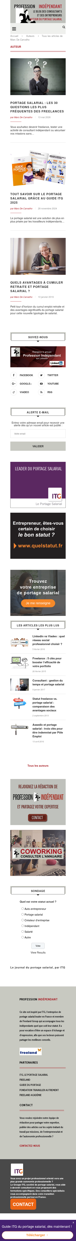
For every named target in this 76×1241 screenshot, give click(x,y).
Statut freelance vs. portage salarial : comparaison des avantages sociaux (44, 704)
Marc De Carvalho (23, 117)
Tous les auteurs (38, 765)
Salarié (29, 931)
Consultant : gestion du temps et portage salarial (48, 682)
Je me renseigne (38, 603)
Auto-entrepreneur (35, 909)
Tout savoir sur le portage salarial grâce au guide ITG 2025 (36, 198)
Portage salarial (34, 914)
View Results (38, 952)
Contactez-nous (30, 1145)
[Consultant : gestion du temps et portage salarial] (19, 680)
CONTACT (23, 1204)
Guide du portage (30, 1085)
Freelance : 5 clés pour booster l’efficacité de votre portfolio (47, 662)
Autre (28, 937)
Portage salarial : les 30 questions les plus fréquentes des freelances (37, 107)
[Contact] (38, 781)
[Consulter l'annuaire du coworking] (38, 832)
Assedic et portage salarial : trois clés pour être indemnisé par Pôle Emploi (47, 730)
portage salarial (27, 1016)
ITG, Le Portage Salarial (34, 1074)
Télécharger (35, 1235)
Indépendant (32, 926)
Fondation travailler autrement (39, 1090)
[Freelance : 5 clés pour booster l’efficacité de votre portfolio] (19, 658)
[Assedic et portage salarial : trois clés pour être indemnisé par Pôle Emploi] (19, 724)
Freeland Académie (31, 1095)
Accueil (14, 36)
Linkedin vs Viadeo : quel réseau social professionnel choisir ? (48, 640)
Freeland (25, 1079)
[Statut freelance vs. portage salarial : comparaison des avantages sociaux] (19, 698)
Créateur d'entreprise (37, 920)
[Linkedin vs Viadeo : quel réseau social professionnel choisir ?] (19, 636)
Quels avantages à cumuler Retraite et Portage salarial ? (36, 286)
